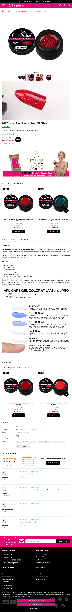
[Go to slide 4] (37, 72)
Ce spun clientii (23, 239)
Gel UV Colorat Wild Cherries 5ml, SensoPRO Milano (18, 404)
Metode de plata (7, 577)
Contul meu (39, 571)
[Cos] (69, 5)
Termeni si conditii (41, 554)
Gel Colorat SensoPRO (46, 442)
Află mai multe (25, 596)
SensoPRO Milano (12, 11)
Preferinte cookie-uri (36, 608)
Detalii (13, 239)
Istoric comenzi (41, 579)
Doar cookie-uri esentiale (36, 604)
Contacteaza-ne (7, 585)
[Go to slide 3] (36, 72)
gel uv (18, 442)
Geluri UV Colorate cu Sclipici (39, 11)
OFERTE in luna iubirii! (23, 446)
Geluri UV (24, 11)
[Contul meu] (65, 5)
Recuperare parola (42, 577)
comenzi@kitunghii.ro (10, 563)
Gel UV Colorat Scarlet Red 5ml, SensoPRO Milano (53, 404)
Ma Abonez (63, 541)
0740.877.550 (8, 557)
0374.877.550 (8, 554)
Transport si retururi (8, 579)
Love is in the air (59, 442)
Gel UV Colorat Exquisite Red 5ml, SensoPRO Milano (18, 220)
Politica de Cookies (42, 560)
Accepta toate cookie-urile (36, 600)
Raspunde (25, 477)
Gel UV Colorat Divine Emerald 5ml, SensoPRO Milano (53, 220)
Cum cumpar (6, 571)
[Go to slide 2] (35, 72)
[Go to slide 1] (34, 72)
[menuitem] (22, 77)
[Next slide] (66, 210)
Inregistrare (39, 574)
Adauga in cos (18, 231)
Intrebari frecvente (7, 588)
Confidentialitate (41, 557)
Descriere (5, 239)
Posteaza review (53, 462)
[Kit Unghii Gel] (16, 5)
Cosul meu (5, 574)
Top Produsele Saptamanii (31, 442)
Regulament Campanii (43, 562)
